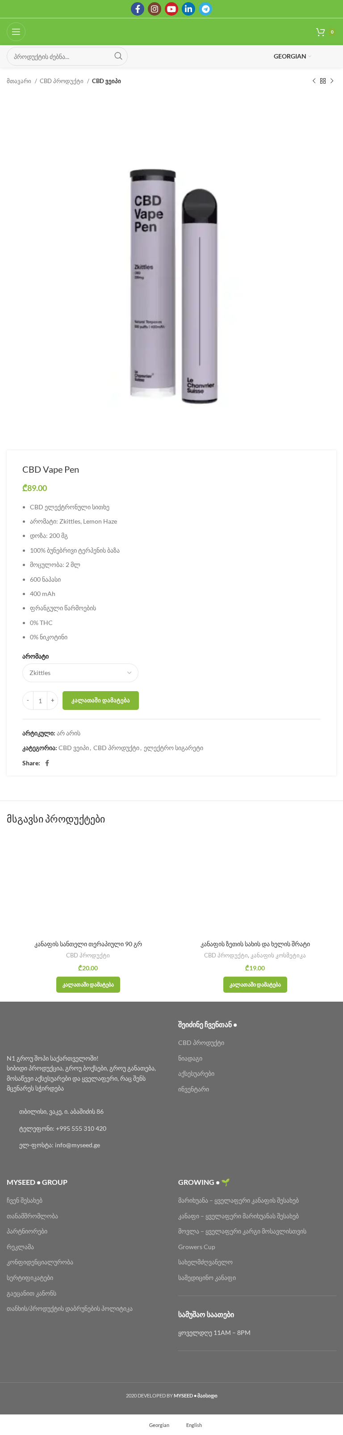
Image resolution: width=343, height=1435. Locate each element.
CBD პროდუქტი (62, 80)
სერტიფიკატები (30, 1277)
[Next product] (331, 81)
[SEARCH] (118, 56)
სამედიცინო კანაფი (207, 1277)
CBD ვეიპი (106, 80)
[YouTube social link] (171, 9)
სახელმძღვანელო (205, 1262)
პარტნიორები (27, 1231)
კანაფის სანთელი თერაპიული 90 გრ (88, 944)
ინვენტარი (193, 1089)
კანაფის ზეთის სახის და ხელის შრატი (255, 944)
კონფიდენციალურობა (40, 1262)
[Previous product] (314, 81)
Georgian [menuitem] (159, 1425)
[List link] (86, 1111)
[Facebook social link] (137, 9)
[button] (88, 985)
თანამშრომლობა (32, 1216)
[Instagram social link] (154, 9)
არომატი (35, 656)
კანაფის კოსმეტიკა (278, 955)
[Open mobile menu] (16, 32)
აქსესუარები (196, 1073)
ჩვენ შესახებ (24, 1200)
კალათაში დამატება (100, 700)
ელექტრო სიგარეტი (173, 747)
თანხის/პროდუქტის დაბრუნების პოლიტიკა (70, 1308)
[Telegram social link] (205, 9)
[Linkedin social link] (188, 9)
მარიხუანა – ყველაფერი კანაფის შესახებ (239, 1200)
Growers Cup (196, 1246)
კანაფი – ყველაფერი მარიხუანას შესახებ (238, 1216)
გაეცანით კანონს (31, 1293)
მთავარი (20, 80)
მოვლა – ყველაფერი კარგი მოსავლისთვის (242, 1231)
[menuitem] (155, 1424)
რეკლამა (20, 1246)
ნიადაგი (190, 1058)
